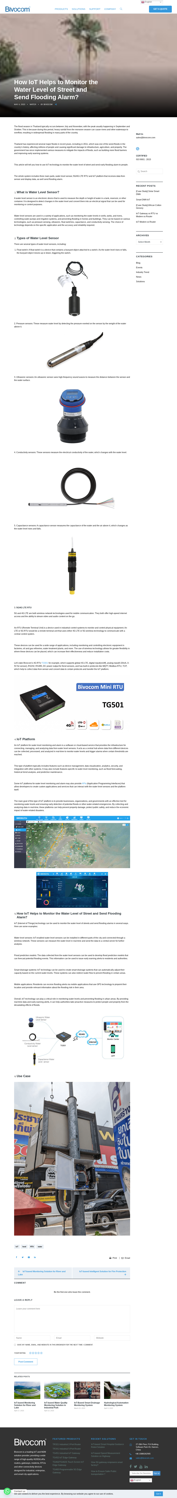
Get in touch (138, 1439)
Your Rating (20, 1353)
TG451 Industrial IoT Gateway (66, 1453)
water (40, 1247)
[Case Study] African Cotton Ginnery (148, 206)
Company (110, 9)
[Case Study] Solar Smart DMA (147, 192)
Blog (138, 263)
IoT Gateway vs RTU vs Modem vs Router (147, 214)
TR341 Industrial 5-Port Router (67, 1449)
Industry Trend (142, 272)
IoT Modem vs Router (146, 222)
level (24, 1247)
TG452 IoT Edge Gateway (65, 1457)
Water (33, 104)
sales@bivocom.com (145, 1458)
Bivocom (48, 104)
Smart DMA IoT (143, 200)
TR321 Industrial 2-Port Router (67, 1444)
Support (94, 9)
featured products (66, 1439)
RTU (32, 1247)
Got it (158, 1494)
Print (115, 1258)
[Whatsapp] (7, 1491)
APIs (84, 783)
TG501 (45, 663)
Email (127, 1258)
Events (139, 267)
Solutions (78, 9)
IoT (17, 1247)
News (138, 277)
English (137, 1480)
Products (61, 9)
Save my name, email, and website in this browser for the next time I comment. (55, 1345)
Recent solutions (103, 1439)
